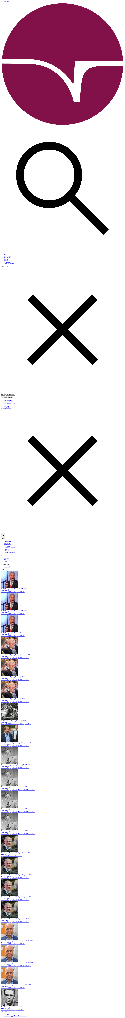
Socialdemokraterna (9, 552)
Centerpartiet (7, 541)
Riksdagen (7, 549)
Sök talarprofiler (10, 394)
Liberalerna (7, 543)
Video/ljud (7, 567)
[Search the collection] (62, 250)
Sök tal (3, 394)
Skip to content (5, 1)
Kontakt (6, 260)
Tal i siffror (7, 257)
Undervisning (7, 256)
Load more (4, 1011)
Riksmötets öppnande (10, 551)
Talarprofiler (6, 406)
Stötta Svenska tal (9, 263)
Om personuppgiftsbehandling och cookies (15, 1016)
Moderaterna (7, 544)
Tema (5, 254)
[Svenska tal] (62, 125)
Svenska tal (7, 1014)
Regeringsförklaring (9, 547)
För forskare (7, 262)
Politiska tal (7, 546)
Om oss (6, 259)
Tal (1, 406)
